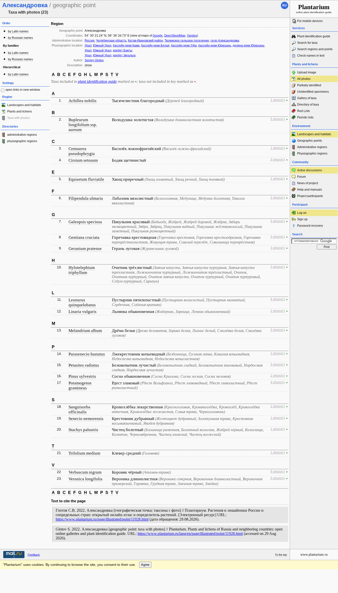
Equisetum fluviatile (86, 179)
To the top (281, 554)
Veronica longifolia (85, 479)
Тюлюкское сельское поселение (187, 40)
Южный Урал (102, 45)
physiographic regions (22, 141)
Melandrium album (85, 330)
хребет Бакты (122, 50)
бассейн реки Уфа (184, 45)
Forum (301, 176)
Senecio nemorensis (86, 418)
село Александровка (225, 40)
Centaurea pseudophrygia (82, 151)
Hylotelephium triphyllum (82, 270)
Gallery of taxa (306, 98)
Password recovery (310, 225)
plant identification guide (97, 81)
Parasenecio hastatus (87, 354)
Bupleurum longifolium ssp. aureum (83, 124)
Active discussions (309, 170)
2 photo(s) (277, 197)
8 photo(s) (277, 471)
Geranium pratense (85, 248)
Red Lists (303, 111)
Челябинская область (111, 40)
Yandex (192, 35)
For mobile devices (310, 21)
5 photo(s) (277, 221)
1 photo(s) (277, 100)
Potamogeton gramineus (80, 385)
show (88, 65)
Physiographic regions (312, 153)
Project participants (310, 196)
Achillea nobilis (83, 100)
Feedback (34, 554)
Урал (88, 45)
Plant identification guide (313, 36)
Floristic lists (305, 117)
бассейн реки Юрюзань (214, 45)
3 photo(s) (277, 119)
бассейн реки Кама (126, 45)
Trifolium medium (84, 453)
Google (158, 35)
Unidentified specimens (313, 91)
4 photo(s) (277, 299)
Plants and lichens (19, 111)
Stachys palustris (83, 429)
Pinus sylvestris (82, 376)
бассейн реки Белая (155, 45)
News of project (307, 183)
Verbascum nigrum (85, 472)
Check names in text (310, 55)
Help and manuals (309, 189)
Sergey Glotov (94, 60)
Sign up (302, 219)
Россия (90, 40)
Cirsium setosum (83, 160)
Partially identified (309, 85)
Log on (302, 213)
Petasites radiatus (84, 365)
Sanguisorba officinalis (79, 409)
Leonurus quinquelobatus (82, 302)
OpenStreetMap (174, 35)
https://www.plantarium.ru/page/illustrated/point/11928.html (102, 519)
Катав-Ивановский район (145, 40)
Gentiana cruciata (84, 237)
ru (284, 5)
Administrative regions (312, 147)
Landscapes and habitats (24, 105)
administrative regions (22, 134)
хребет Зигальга (124, 55)
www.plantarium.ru (314, 554)
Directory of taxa (308, 104)
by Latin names (18, 31)
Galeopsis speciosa (85, 222)
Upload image (306, 72)
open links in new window (22, 89)
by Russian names (20, 38)
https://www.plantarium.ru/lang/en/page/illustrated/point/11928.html (190, 533)
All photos (304, 79)
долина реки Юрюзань (248, 45)
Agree (145, 565)
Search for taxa (307, 42)
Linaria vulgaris (83, 311)
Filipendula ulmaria (86, 198)
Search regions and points (315, 49)
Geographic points (309, 140)
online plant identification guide (314, 8)
